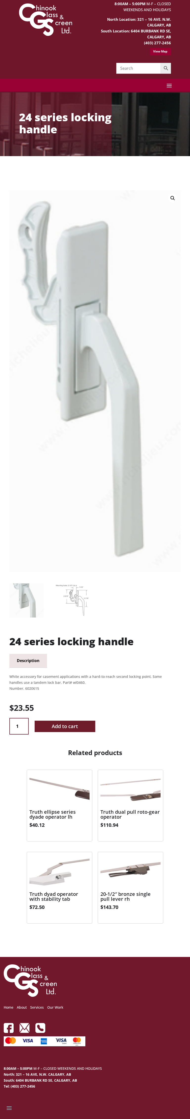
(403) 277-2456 (157, 42)
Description (28, 660)
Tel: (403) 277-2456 (19, 1086)
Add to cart (65, 726)
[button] (172, 198)
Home (8, 1007)
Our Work (55, 1007)
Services (37, 1007)
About (22, 1007)
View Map (160, 51)
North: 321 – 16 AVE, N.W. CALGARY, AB (37, 1074)
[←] (13, 170)
